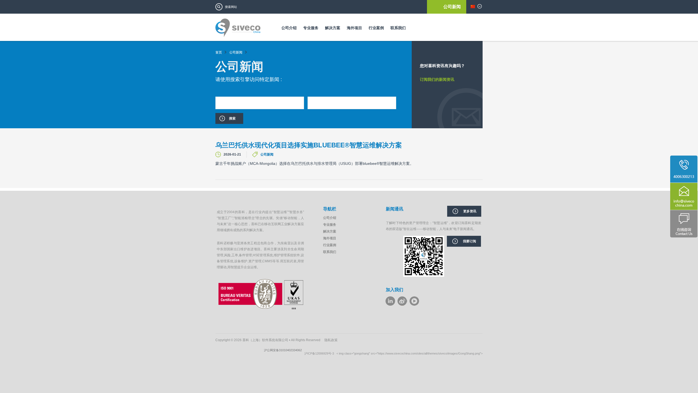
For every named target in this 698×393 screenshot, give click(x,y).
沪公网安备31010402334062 (284, 350)
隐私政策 (331, 340)
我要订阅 (469, 241)
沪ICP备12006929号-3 (320, 353)
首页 (218, 52)
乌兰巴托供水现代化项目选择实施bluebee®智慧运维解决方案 (308, 145)
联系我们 (398, 28)
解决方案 (332, 28)
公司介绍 (289, 28)
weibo (402, 301)
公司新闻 (452, 6)
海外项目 (354, 28)
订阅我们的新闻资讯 (437, 79)
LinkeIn (390, 301)
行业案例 (376, 28)
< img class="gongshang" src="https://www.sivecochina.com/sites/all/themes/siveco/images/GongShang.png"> (409, 353)
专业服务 (310, 28)
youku (414, 301)
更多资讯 (469, 211)
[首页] (237, 30)
